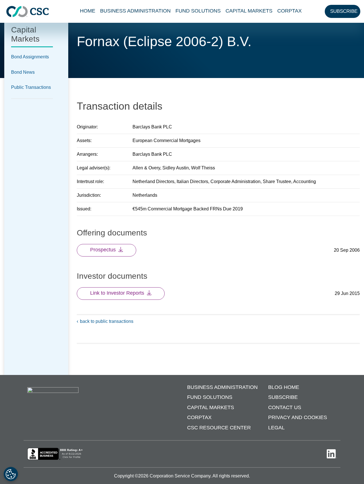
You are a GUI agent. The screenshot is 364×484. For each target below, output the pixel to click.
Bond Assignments (30, 56)
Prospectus (103, 250)
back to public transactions (106, 321)
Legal (276, 427)
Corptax (289, 11)
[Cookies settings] (11, 474)
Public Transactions (31, 87)
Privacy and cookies (297, 417)
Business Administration (135, 11)
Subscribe (283, 397)
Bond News (23, 72)
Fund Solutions (198, 11)
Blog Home (283, 387)
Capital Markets (249, 11)
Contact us (284, 407)
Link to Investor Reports (117, 293)
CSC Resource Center (219, 427)
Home (87, 11)
